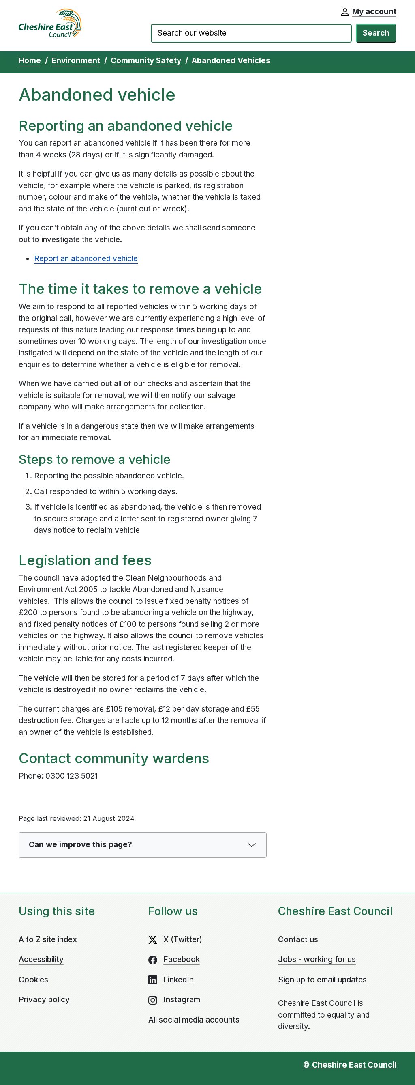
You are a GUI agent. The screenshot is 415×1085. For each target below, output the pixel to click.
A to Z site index (48, 939)
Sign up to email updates (322, 979)
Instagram (181, 999)
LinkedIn (178, 979)
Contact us (298, 939)
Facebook (181, 959)
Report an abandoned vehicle (86, 258)
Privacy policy (44, 999)
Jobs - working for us (317, 959)
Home (30, 60)
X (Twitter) (182, 939)
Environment (75, 60)
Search (376, 33)
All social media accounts (194, 1020)
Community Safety (146, 60)
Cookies (33, 979)
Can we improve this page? (80, 844)
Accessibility (41, 959)
